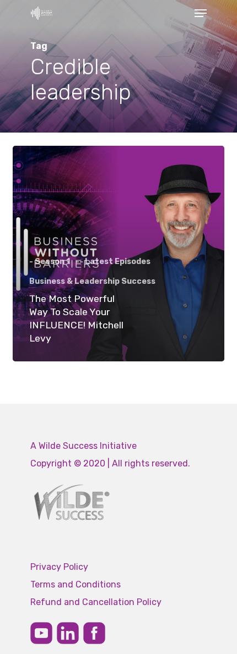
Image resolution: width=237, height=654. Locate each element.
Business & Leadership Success (92, 281)
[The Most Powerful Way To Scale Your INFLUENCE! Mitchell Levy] (118, 253)
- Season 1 (49, 261)
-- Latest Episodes (113, 261)
